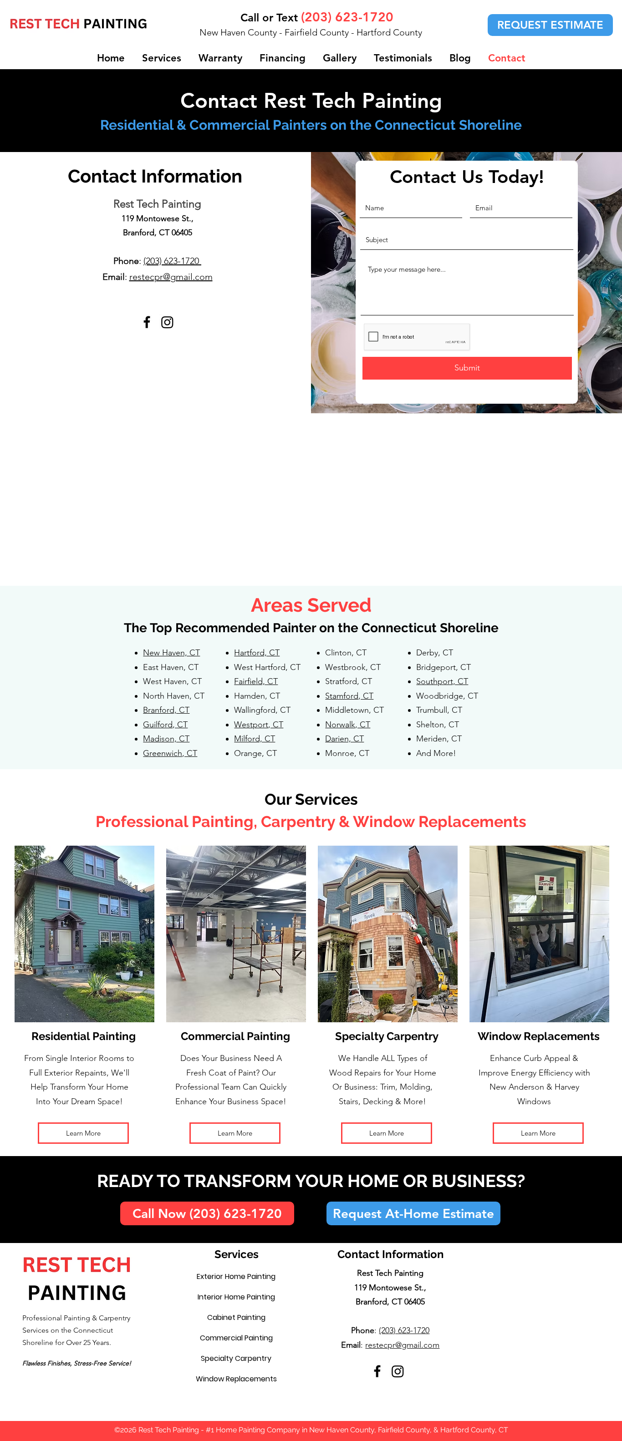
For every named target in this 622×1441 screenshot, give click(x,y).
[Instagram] (167, 322)
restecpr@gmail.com (171, 276)
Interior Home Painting (236, 1297)
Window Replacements (236, 1379)
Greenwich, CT (170, 753)
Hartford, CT (257, 653)
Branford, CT (166, 710)
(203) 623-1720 (172, 260)
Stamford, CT (349, 696)
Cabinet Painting (236, 1317)
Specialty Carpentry (236, 1358)
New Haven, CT (171, 653)
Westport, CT (258, 725)
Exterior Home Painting (236, 1276)
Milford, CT (254, 739)
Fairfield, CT (256, 681)
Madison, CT (166, 739)
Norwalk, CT (347, 725)
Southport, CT (442, 681)
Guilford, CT (165, 725)
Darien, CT (344, 739)
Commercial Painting (236, 1338)
